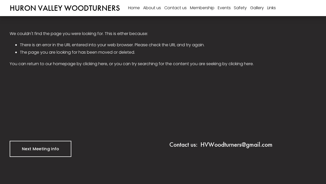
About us (152, 8)
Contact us (175, 8)
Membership (202, 8)
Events (224, 8)
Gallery (257, 8)
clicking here (95, 64)
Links (271, 8)
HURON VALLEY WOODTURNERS (65, 8)
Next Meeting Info (40, 149)
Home (134, 8)
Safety (240, 8)
